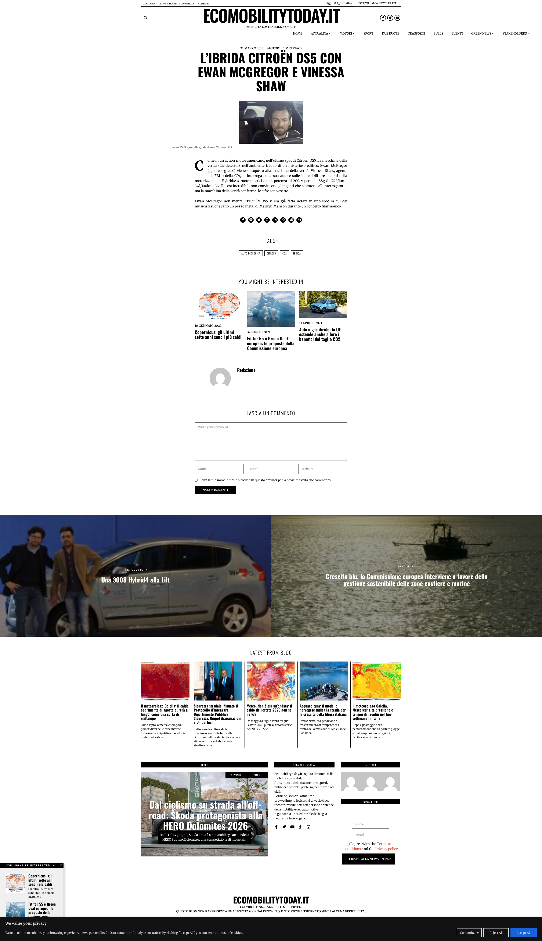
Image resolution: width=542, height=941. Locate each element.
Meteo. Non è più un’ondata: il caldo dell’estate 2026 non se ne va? (269, 710)
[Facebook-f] (383, 18)
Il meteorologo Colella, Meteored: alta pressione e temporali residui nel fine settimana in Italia (373, 712)
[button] (145, 17)
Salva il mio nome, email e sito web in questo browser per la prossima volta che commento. (265, 480)
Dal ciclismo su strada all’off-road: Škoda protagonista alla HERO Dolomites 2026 (205, 815)
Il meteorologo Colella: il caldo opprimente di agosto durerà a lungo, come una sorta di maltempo (165, 712)
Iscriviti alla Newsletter (368, 859)
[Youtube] (397, 18)
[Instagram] (308, 827)
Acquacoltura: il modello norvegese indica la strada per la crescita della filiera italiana (323, 710)
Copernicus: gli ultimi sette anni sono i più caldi (218, 334)
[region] (271, 929)
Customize (467, 933)
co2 (284, 253)
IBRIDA (297, 253)
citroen (271, 253)
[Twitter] (390, 18)
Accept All (524, 933)
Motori (273, 48)
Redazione (246, 370)
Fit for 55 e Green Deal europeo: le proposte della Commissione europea (271, 343)
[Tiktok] (300, 827)
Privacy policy (386, 849)
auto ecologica (250, 253)
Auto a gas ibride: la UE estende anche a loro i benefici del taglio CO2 (320, 334)
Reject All (496, 933)
